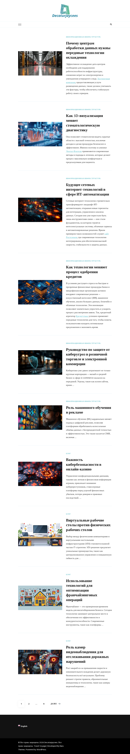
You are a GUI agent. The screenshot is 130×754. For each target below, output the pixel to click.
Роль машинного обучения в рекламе (88, 410)
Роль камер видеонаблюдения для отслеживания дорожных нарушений (87, 654)
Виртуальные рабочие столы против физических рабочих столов (88, 525)
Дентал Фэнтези (74, 151)
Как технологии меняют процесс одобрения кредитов (86, 272)
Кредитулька (82, 316)
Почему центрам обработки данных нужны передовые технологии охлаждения (88, 50)
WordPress (41, 749)
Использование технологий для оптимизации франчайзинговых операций (81, 590)
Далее (54, 703)
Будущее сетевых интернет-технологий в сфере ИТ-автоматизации (87, 189)
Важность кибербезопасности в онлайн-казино (83, 464)
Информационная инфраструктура (83, 37)
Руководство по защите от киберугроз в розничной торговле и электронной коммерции (88, 357)
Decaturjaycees (51, 742)
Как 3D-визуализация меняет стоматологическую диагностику (84, 123)
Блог (68, 454)
